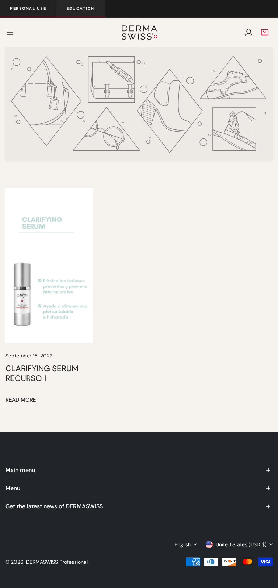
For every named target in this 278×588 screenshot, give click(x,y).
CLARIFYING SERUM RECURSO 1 (42, 373)
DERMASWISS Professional (57, 562)
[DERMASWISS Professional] (139, 32)
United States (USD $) (241, 544)
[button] (265, 32)
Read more (20, 399)
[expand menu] (9, 32)
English (182, 544)
